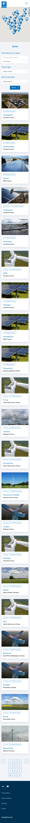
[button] (27, 19)
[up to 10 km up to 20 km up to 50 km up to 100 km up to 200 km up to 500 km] (15, 61)
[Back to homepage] (4, 5)
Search (21, 3)
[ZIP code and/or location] (15, 57)
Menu (26, 3)
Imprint (4, 808)
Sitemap (4, 803)
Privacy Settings (6, 798)
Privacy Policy (6, 793)
